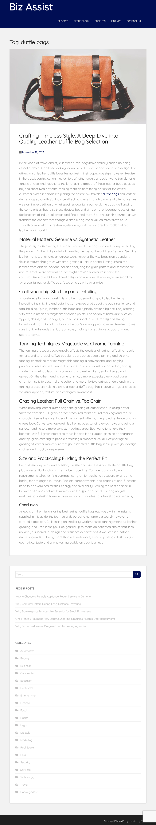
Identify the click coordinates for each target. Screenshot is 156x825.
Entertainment (28, 695)
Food (23, 710)
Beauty (24, 658)
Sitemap (108, 821)
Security (25, 762)
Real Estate (27, 747)
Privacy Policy (121, 821)
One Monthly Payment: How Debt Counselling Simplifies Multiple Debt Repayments (65, 618)
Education (26, 680)
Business (100, 21)
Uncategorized (29, 792)
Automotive (27, 651)
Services (63, 21)
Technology (81, 21)
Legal (23, 725)
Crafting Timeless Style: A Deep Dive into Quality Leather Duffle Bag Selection (68, 138)
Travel (24, 784)
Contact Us (134, 21)
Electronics (26, 688)
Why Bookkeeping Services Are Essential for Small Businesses (53, 611)
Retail (23, 755)
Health (24, 717)
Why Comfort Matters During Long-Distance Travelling (48, 604)
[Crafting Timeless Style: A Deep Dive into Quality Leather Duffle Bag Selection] (78, 86)
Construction (27, 673)
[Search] (137, 574)
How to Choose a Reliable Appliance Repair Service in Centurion (53, 596)
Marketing (26, 740)
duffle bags (111, 194)
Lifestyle (25, 732)
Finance (116, 21)
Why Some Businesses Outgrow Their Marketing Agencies (50, 626)
